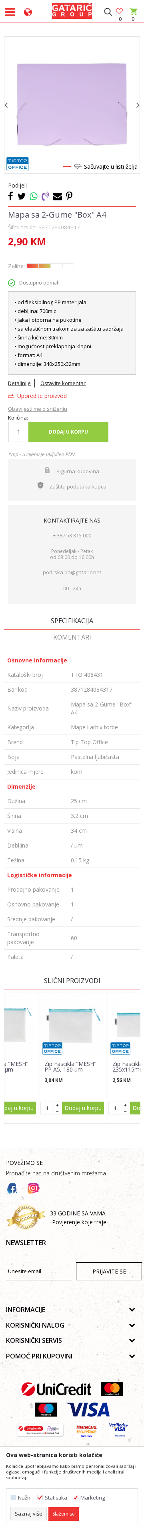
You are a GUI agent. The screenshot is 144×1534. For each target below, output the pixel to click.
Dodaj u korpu (68, 431)
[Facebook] (10, 196)
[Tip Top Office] (17, 164)
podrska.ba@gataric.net (72, 572)
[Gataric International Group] (72, 9)
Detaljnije (19, 383)
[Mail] (57, 196)
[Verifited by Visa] (118, 1430)
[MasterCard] (112, 1389)
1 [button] (66, 168)
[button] (108, 12)
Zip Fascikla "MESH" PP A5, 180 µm (70, 1066)
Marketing (92, 1498)
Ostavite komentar (63, 383)
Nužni (25, 1498)
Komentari (72, 637)
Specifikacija (72, 620)
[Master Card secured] (87, 1430)
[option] (72, 104)
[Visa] (88, 1410)
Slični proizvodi (72, 980)
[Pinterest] (69, 196)
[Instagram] (34, 1189)
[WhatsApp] (34, 196)
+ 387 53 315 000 (72, 535)
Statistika (56, 1498)
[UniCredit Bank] (56, 1389)
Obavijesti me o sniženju (37, 408)
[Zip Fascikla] (72, 1025)
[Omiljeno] (120, 11)
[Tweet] (21, 196)
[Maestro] (46, 1410)
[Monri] (40, 1430)
